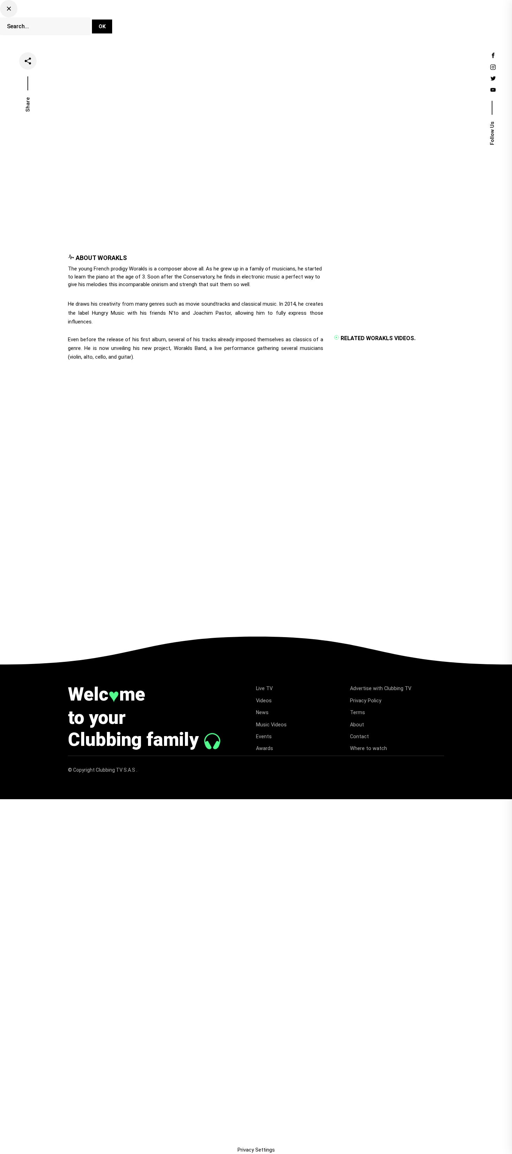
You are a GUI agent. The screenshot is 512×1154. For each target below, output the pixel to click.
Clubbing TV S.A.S (116, 770)
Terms (357, 712)
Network (150, 26)
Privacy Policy (365, 700)
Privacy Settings (256, 1150)
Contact (359, 736)
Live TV (216, 18)
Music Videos (271, 724)
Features (307, 18)
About (357, 724)
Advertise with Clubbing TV (380, 688)
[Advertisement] (194, 230)
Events (340, 18)
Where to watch (368, 748)
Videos (247, 18)
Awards (264, 748)
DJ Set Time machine (166, 18)
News (276, 18)
